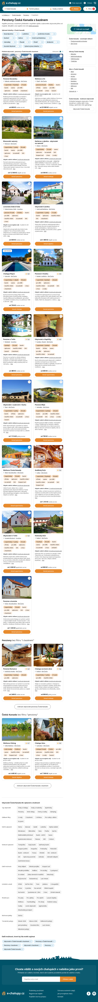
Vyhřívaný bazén (44, 845)
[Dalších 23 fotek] (48, 127)
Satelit (35, 827)
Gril (19, 857)
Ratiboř (7, 38)
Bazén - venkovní (23, 853)
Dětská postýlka (34, 866)
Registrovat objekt (35, 994)
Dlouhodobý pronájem (25, 910)
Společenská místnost (25, 839)
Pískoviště (53, 849)
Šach (6, 407)
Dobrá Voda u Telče (10, 209)
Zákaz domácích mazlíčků (36, 874)
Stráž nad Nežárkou (40, 38)
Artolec (73, 76)
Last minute (44, 878)
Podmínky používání (36, 990)
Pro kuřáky (43, 870)
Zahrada (41, 857)
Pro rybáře (40, 898)
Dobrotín (7, 276)
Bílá (72, 88)
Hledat (76, 9)
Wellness (21, 902)
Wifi (44, 839)
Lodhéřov (26, 34)
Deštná (39, 671)
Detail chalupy (48, 176)
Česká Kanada (16, 15)
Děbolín (7, 81)
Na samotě (37, 888)
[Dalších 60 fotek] (16, 456)
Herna (20, 827)
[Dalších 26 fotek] (16, 729)
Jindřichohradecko (76, 56)
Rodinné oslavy (52, 902)
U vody (20, 817)
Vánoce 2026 (33, 921)
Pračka (47, 831)
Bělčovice (74, 86)
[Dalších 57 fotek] (16, 65)
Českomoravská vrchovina (79, 41)
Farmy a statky (42, 812)
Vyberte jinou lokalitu (32, 46)
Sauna (50, 835)
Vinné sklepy (31, 812)
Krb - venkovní (52, 853)
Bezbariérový (33, 878)
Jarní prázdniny (22, 925)
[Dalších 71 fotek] (16, 127)
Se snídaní (21, 874)
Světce (21, 38)
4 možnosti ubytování (23, 292)
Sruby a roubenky (36, 808)
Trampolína (21, 845)
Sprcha (54, 831)
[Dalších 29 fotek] (48, 260)
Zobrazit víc (72, 91)
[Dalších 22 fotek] (48, 391)
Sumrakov (39, 745)
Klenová (7, 143)
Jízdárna (45, 884)
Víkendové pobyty (23, 929)
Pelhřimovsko (75, 59)
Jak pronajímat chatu (65, 994)
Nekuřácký (50, 874)
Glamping (53, 812)
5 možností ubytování (23, 159)
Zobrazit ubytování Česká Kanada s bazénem (32, 786)
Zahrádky (8, 42)
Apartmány (48, 808)
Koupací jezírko (23, 849)
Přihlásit (89, 3)
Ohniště (42, 853)
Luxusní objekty (51, 898)
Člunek (23, 42)
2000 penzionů (33, 26)
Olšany (39, 146)
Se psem (20, 821)
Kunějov (39, 342)
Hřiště (20, 884)
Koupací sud (46, 866)
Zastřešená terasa (23, 861)
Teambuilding (31, 902)
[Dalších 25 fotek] (16, 522)
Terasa (34, 853)
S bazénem (29, 817)
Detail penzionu (17, 111)
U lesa (20, 888)
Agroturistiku (43, 906)
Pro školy (41, 902)
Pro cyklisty (30, 898)
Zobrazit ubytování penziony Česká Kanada (32, 707)
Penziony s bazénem (11, 945)
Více (18, 103)
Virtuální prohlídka (23, 870)
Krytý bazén (32, 845)
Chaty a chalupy (23, 808)
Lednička (43, 827)
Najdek (39, 276)
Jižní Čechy (24, 81)
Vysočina (19, 209)
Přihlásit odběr (68, 979)
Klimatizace (21, 831)
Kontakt (60, 997)
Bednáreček (74, 83)
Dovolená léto (34, 925)
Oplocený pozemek (29, 857)
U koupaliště (54, 884)
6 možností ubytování (23, 354)
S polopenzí (54, 870)
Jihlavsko (73, 54)
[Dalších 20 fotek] (48, 65)
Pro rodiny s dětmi (50, 817)
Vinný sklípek (22, 866)
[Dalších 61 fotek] (16, 391)
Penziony (26, 15)
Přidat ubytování (77, 3)
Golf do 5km (29, 884)
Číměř (37, 42)
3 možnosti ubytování (55, 357)
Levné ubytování (30, 906)
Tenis (37, 884)
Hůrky (6, 603)
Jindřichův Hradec (45, 34)
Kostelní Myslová (11, 46)
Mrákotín (51, 42)
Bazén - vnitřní (40, 835)
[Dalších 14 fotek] (48, 522)
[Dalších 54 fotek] (48, 729)
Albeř (6, 472)
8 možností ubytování (23, 423)
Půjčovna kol (22, 878)
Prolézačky (43, 849)
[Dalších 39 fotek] (16, 655)
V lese (45, 892)
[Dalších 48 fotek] (48, 193)
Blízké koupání (48, 888)
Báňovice (74, 79)
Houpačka (34, 849)
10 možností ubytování (55, 551)
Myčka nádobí (53, 827)
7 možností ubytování (23, 681)
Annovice (73, 74)
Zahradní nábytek (52, 857)
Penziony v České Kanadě (44, 941)
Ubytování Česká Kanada (12, 949)
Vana (39, 831)
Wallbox (34, 870)
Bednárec (74, 81)
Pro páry (20, 898)
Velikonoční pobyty (46, 921)
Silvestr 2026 (22, 921)
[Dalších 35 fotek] (48, 655)
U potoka (28, 888)
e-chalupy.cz (5, 15)
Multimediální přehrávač (25, 835)
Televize (37, 839)
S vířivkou (39, 817)
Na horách (21, 892)
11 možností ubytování (23, 94)
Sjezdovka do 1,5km (34, 892)
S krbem (51, 839)
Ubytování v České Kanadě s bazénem (16, 941)
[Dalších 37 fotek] (16, 260)
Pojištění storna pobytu (37, 997)
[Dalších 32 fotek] (16, 325)
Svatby (20, 906)
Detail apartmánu (48, 375)
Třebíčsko (74, 61)
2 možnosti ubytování (55, 158)
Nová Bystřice (10, 34)
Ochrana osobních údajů (66, 990)
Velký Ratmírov (9, 745)
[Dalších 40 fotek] (48, 325)
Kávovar (27, 827)
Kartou (20, 915)
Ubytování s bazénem (31, 945)
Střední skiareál (55, 892)
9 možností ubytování (55, 292)
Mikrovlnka (31, 831)
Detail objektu (48, 244)
